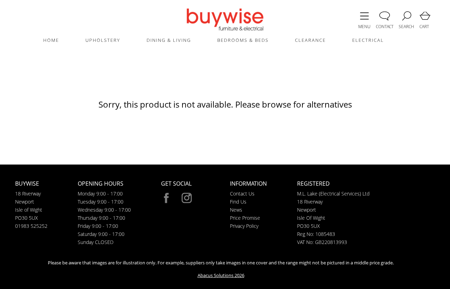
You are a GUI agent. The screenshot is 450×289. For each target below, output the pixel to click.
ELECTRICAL (368, 40)
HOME (51, 40)
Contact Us (242, 193)
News (236, 209)
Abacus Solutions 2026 (221, 275)
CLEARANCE (310, 40)
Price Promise (245, 217)
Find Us (238, 201)
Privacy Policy (244, 226)
